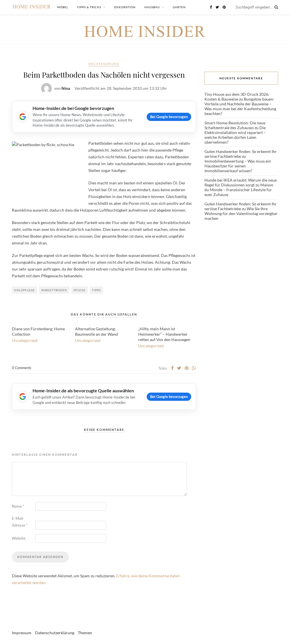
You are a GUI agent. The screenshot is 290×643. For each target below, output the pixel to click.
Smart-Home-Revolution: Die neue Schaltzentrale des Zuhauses (234, 125)
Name (18, 506)
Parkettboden (54, 290)
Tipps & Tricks (89, 7)
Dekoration (125, 7)
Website (18, 538)
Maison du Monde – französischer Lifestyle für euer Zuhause (238, 189)
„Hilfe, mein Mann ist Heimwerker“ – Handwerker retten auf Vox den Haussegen (164, 334)
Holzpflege (24, 290)
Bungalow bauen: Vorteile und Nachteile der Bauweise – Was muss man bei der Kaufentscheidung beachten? (240, 106)
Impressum (21, 632)
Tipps (96, 290)
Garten (179, 7)
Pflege (80, 290)
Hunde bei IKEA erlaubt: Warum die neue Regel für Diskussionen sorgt (240, 182)
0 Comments (21, 367)
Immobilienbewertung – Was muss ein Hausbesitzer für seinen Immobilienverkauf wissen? (237, 166)
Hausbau (152, 7)
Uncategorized (104, 63)
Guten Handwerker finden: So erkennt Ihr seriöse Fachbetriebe (240, 154)
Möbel (62, 7)
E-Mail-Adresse (19, 521)
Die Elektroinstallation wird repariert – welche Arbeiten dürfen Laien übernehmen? (235, 134)
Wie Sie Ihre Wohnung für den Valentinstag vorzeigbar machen (241, 213)
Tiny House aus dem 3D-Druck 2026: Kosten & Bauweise (236, 96)
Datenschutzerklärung (54, 632)
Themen (85, 632)
